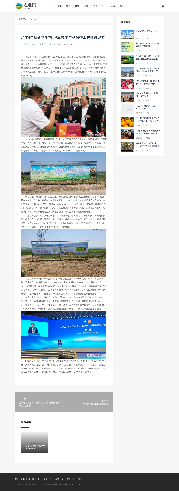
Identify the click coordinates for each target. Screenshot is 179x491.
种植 (68, 5)
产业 (104, 5)
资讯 (59, 5)
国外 (74, 479)
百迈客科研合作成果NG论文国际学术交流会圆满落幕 (148, 144)
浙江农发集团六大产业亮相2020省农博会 (148, 94)
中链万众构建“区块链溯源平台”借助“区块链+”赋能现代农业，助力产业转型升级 (148, 133)
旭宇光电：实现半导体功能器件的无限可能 (148, 44)
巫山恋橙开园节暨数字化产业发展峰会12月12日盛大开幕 (148, 121)
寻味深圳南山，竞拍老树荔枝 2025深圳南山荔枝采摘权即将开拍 (148, 83)
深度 (122, 5)
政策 (113, 5)
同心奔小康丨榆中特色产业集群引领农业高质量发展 (148, 57)
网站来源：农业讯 (38, 44)
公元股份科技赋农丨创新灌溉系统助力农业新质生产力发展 (148, 71)
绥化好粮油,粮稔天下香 (146, 31)
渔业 (95, 5)
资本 (69, 479)
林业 (77, 5)
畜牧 (86, 5)
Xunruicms (75, 484)
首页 (50, 5)
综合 (80, 479)
